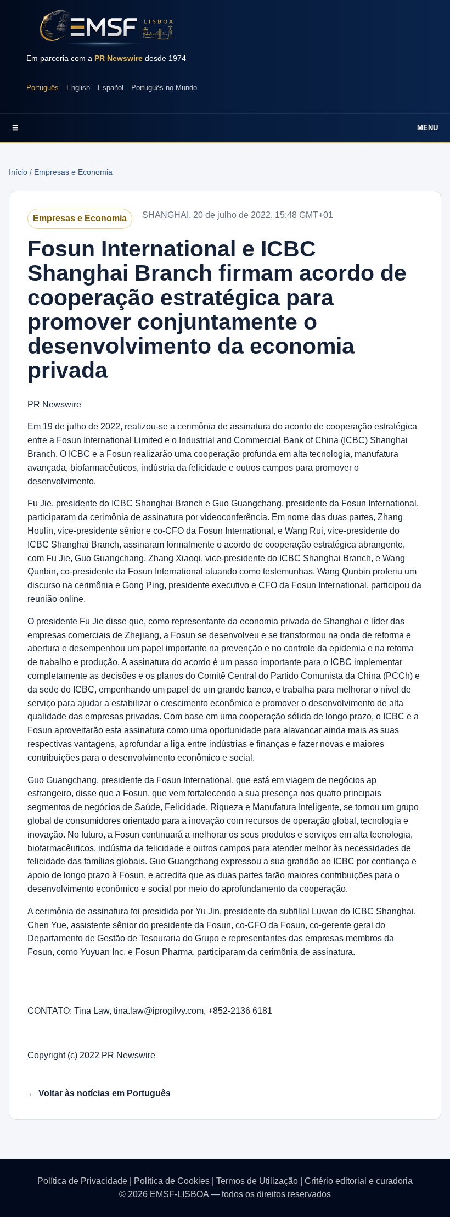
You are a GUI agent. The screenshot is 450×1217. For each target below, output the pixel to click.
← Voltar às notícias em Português (99, 1093)
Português (42, 87)
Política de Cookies (173, 1181)
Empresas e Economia (73, 172)
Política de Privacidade (83, 1181)
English (78, 87)
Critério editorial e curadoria (359, 1181)
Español (110, 87)
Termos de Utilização (258, 1181)
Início (18, 172)
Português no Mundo (164, 87)
